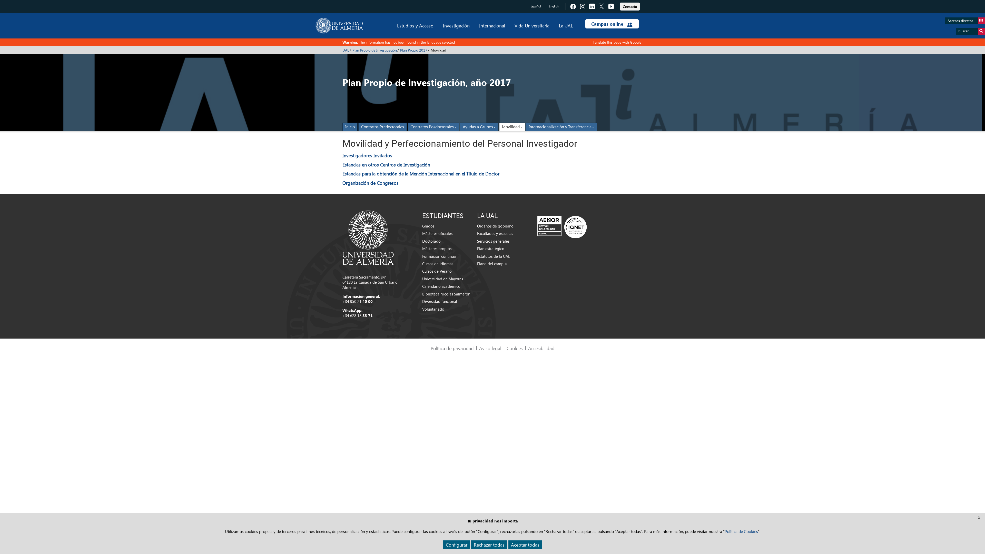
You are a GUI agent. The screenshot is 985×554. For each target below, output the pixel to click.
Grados (428, 226)
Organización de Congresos (370, 183)
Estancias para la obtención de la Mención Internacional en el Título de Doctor (420, 173)
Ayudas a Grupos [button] (478, 126)
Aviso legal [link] (490, 348)
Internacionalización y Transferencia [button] (560, 126)
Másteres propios (436, 248)
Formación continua (439, 256)
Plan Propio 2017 (413, 50)
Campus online (608, 24)
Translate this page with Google (616, 42)
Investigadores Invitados (367, 155)
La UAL (566, 25)
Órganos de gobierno (495, 226)
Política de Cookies (741, 531)
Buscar (963, 30)
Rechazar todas (489, 544)
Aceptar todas (525, 544)
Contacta (630, 6)
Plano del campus (492, 263)
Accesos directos (960, 20)
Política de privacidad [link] (452, 348)
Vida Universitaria (532, 25)
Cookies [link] (515, 348)
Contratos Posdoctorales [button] (432, 126)
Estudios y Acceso (415, 25)
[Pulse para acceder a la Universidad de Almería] (368, 237)
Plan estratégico (490, 248)
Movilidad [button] (511, 126)
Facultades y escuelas (495, 233)
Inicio (350, 126)
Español (535, 6)
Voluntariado (433, 309)
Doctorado (431, 241)
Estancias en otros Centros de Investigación (386, 164)
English (554, 6)
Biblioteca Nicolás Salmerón (446, 293)
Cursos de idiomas (437, 263)
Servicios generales (493, 241)
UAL (345, 50)
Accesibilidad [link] (541, 348)
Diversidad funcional (439, 301)
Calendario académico (441, 286)
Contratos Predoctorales (382, 126)
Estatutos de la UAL (493, 256)
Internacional (492, 25)
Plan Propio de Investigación (374, 50)
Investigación (456, 25)
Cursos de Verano (437, 271)
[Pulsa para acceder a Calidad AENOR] (562, 227)
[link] (630, 6)
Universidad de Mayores (442, 278)
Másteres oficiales (437, 233)
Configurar (456, 544)
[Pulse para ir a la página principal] (339, 25)
